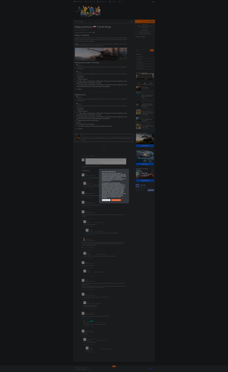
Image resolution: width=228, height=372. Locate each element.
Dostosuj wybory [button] (106, 200)
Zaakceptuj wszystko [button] (116, 200)
